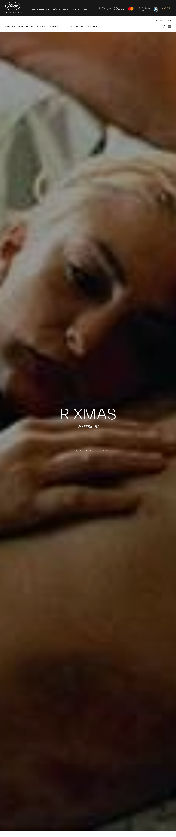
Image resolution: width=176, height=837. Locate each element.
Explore (69, 26)
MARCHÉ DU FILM (79, 10)
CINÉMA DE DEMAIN (60, 10)
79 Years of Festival (36, 26)
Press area (91, 26)
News (7, 26)
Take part (79, 26)
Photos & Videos (55, 26)
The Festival (18, 26)
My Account (158, 20)
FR (167, 20)
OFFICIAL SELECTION (40, 10)
